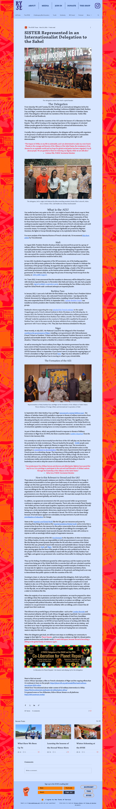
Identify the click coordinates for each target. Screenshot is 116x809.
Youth (54, 15)
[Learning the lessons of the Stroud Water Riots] (58, 731)
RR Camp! (72, 15)
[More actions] (90, 27)
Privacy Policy (78, 803)
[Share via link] (39, 705)
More (88, 15)
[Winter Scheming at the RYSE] (87, 731)
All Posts (17, 15)
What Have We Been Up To (27, 745)
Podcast (80, 15)
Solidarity (62, 15)
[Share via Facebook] (25, 705)
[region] (25, 791)
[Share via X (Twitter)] (30, 705)
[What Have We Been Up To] (28, 731)
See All (98, 721)
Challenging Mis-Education (41, 15)
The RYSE (27, 15)
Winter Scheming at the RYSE (85, 745)
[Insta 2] (97, 5)
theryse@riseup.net (34, 803)
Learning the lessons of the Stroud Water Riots (58, 745)
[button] (98, 15)
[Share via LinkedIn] (34, 705)
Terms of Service (91, 803)
